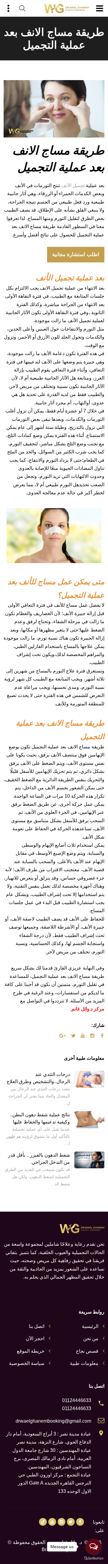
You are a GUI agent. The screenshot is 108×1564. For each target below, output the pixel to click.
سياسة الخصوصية (26, 1363)
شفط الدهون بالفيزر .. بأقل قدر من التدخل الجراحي (39, 1158)
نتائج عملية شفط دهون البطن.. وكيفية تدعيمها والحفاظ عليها (40, 1118)
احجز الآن (35, 1338)
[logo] (66, 8)
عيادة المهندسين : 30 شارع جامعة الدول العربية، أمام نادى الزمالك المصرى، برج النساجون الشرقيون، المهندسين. (51, 1458)
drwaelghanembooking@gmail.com (53, 1421)
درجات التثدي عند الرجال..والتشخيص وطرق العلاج (38, 1078)
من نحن (90, 1338)
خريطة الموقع (30, 1351)
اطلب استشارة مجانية (75, 254)
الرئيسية (90, 1326)
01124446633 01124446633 (76, 1404)
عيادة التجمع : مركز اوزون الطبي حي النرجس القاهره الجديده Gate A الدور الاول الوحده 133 (54, 1483)
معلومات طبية (84, 1363)
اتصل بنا (36, 1326)
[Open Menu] (99, 8)
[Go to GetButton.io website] (93, 1558)
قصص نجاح (87, 1351)
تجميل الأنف (73, 185)
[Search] (22, 8)
